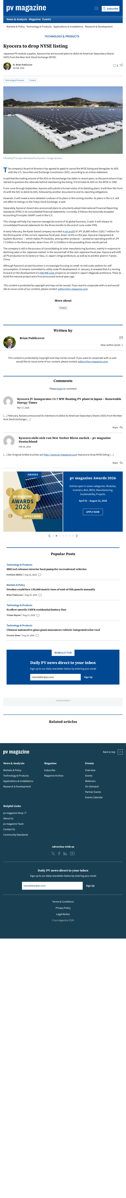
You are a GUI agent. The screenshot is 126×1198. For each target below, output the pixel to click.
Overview (90, 770)
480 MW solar (47, 273)
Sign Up (88, 677)
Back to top (109, 752)
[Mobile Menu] (96, 8)
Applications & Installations (68, 26)
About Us (8, 818)
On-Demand (92, 786)
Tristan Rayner (14, 615)
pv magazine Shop (13, 813)
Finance (32, 80)
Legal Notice (63, 914)
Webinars (90, 781)
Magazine (35, 19)
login (60, 389)
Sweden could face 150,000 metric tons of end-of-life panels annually (51, 589)
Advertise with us (63, 846)
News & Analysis (17, 19)
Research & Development (99, 26)
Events (46, 19)
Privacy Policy (63, 908)
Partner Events (93, 792)
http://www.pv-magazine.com (60, 455)
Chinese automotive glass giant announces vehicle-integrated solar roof (53, 629)
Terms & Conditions (63, 902)
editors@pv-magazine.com (72, 289)
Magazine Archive (53, 775)
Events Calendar (94, 797)
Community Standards (15, 835)
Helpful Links (12, 806)
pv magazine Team (13, 824)
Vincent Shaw (13, 635)
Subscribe (49, 770)
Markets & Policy (16, 26)
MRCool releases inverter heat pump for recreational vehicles (47, 569)
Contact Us (9, 829)
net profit (69, 231)
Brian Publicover (24, 64)
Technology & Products (39, 26)
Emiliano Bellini (14, 574)
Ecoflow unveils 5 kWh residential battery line (36, 609)
